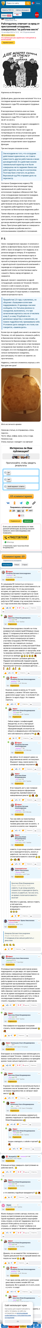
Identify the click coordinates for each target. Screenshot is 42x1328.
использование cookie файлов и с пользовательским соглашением (18, 1315)
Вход (38, 3)
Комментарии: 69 (14, 556)
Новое (6, 15)
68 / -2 (20, 511)
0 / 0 (22, 515)
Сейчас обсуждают (22, 10)
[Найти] (28, 3)
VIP (18, 1156)
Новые (16, 565)
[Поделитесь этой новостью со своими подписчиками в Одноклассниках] (14, 503)
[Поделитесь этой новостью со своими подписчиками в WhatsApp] (27, 503)
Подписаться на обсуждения (12, 560)
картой (26, 608)
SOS (37, 15)
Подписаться (15, 521)
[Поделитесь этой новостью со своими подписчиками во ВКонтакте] (8, 503)
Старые (24, 565)
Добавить (23, 1326)
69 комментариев (21, 496)
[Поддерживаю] (3, 608)
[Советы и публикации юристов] (3, 3)
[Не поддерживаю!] (13, 608)
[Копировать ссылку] (34, 503)
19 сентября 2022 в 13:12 (10, 32)
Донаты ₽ (28, 521)
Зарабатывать (8, 42)
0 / (15, 738)
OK (18, 1321)
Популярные (7, 565)
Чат (3, 580)
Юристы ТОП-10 (8, 10)
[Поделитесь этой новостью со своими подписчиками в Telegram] (21, 503)
